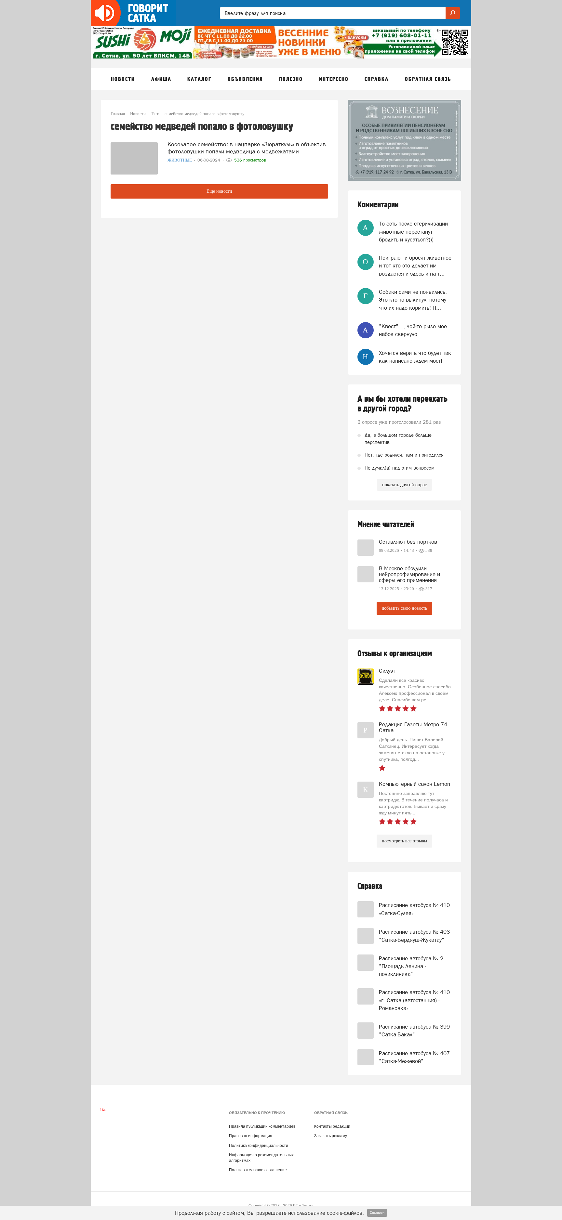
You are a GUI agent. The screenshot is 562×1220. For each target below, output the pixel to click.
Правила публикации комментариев (262, 1126)
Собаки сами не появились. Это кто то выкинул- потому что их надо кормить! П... (413, 300)
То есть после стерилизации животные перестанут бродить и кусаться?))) (413, 231)
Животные (180, 160)
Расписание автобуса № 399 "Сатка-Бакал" (414, 1030)
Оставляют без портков (408, 542)
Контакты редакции (332, 1126)
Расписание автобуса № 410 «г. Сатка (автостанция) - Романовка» (414, 1000)
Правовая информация (250, 1136)
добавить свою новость (404, 608)
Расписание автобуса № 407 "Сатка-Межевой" (414, 1057)
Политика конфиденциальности (258, 1145)
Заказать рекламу (330, 1136)
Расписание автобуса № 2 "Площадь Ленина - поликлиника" (411, 966)
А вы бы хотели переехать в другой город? (402, 404)
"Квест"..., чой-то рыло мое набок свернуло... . (413, 330)
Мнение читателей (385, 524)
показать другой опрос (404, 484)
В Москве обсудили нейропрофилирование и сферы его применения (409, 574)
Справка (369, 886)
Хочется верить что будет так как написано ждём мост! (415, 357)
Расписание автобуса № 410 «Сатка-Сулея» (414, 909)
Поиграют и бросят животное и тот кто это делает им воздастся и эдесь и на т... (415, 265)
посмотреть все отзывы (404, 840)
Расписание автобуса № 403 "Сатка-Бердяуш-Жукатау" (414, 935)
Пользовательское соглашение (258, 1170)
